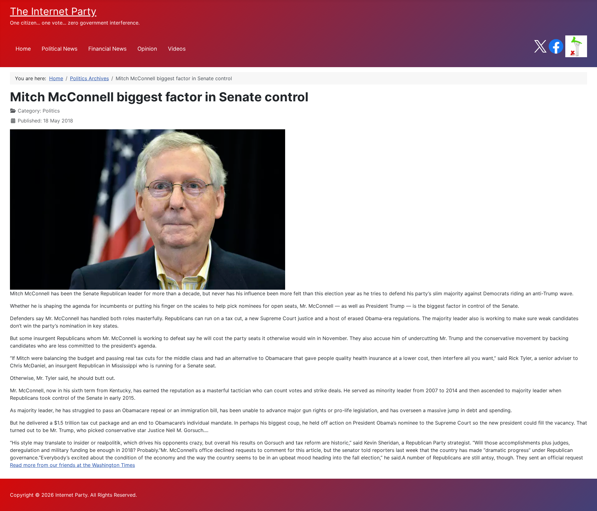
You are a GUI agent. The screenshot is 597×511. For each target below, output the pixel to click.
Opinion (147, 48)
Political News (59, 48)
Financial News (107, 48)
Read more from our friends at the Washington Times (72, 465)
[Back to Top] (586, 499)
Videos (177, 48)
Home (23, 48)
